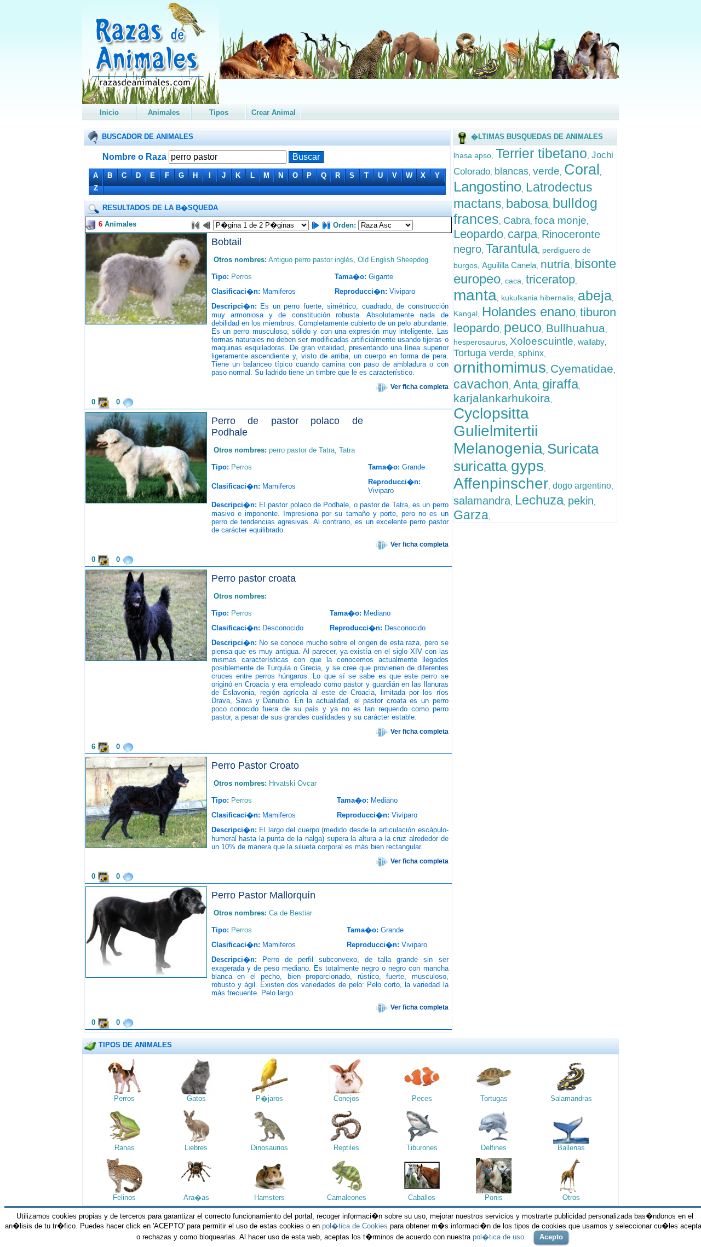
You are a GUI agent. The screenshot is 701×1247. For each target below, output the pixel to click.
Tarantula (512, 248)
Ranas (124, 1148)
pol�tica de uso (498, 1237)
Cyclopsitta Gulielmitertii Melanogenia (498, 431)
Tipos (218, 112)
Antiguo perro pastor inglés (310, 260)
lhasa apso (472, 155)
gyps (527, 465)
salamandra (481, 501)
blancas (511, 171)
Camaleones (346, 1197)
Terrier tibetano (541, 153)
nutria (555, 264)
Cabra (516, 220)
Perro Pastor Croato (255, 765)
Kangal (465, 313)
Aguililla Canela (509, 265)
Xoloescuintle (541, 341)
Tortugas (494, 1098)
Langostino (487, 186)
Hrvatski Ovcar (293, 783)
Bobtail (226, 241)
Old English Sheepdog (393, 260)
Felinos (124, 1197)
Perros (241, 276)
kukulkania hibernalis (537, 297)
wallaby (591, 341)
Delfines (494, 1148)
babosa (527, 203)
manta (475, 295)
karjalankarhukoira (501, 398)
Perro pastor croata (253, 578)
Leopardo (478, 234)
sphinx (531, 353)
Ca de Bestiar (290, 913)
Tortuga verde (483, 352)
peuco (523, 327)
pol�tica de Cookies (355, 1226)
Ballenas (571, 1148)
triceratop (550, 279)
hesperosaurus (479, 342)
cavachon (481, 384)
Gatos (196, 1098)
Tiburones (422, 1148)
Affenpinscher (500, 483)
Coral (582, 169)
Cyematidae (581, 368)
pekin (581, 501)
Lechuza (539, 499)
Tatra (347, 450)
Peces (422, 1098)
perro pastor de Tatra (302, 450)
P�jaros (269, 1098)
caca (513, 280)
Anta (525, 384)
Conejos (346, 1098)
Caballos (421, 1197)
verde (546, 171)
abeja (595, 295)
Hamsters (269, 1197)
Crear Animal (273, 112)
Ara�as (196, 1197)
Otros (571, 1197)
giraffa (560, 383)
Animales (164, 112)
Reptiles (346, 1148)
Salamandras (571, 1098)
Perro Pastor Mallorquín (263, 895)
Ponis (494, 1197)
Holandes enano (529, 311)
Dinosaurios (269, 1148)
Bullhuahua (575, 328)
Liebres (196, 1148)
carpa (522, 234)
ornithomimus (499, 367)
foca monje (561, 220)
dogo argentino (582, 485)
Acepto (551, 1237)
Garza (471, 515)
